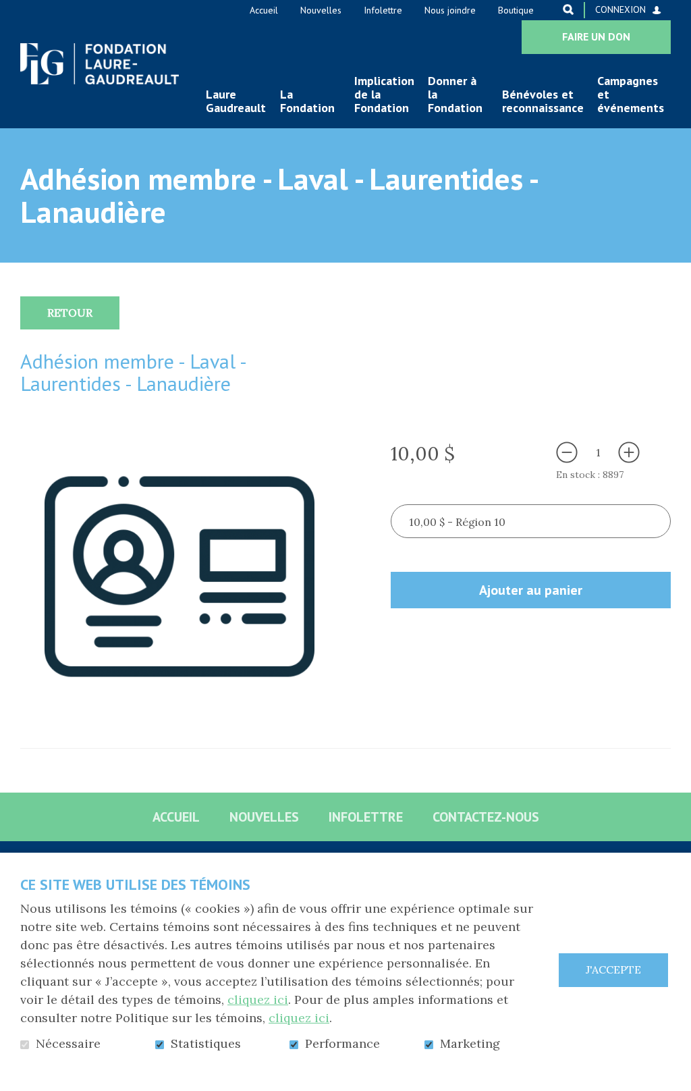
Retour (69, 312)
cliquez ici (257, 999)
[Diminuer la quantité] (567, 452)
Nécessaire (68, 1043)
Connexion (620, 9)
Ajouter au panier (530, 590)
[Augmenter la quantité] (629, 452)
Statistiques (206, 1043)
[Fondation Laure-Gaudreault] (99, 63)
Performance (342, 1043)
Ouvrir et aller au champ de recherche (568, 9)
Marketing (470, 1043)
